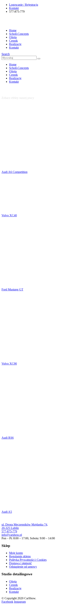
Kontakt (14, 8)
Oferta (13, 37)
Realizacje (15, 44)
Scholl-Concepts (19, 33)
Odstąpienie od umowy (23, 566)
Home (12, 30)
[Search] (38, 58)
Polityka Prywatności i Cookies (28, 559)
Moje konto (16, 553)
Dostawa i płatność (20, 563)
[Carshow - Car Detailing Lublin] (16, 24)
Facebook (7, 601)
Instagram (20, 601)
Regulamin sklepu (20, 556)
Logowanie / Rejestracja (23, 4)
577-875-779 (9, 531)
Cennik (13, 40)
